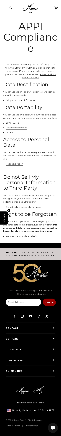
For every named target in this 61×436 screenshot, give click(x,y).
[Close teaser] (8, 210)
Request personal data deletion (22, 236)
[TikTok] (38, 316)
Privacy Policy (31, 425)
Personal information (16, 127)
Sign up (49, 302)
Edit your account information (21, 100)
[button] (4, 218)
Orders (9, 132)
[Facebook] (14, 316)
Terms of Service (13, 425)
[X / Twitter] (46, 316)
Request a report (14, 164)
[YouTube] (30, 316)
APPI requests (13, 123)
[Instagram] (22, 316)
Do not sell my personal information (24, 207)
